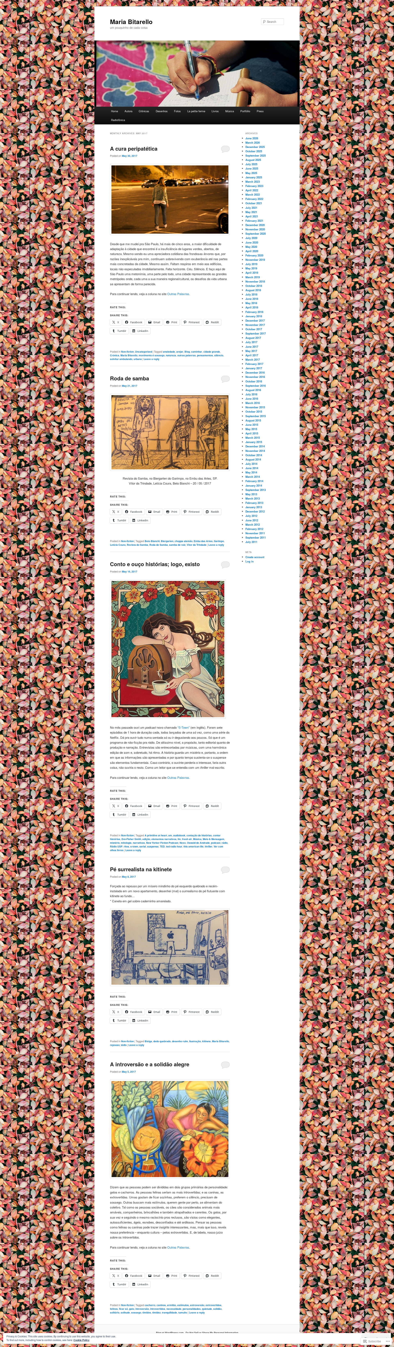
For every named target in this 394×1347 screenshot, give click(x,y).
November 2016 (255, 377)
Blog (187, 351)
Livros (215, 111)
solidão (217, 1309)
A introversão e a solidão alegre (149, 1064)
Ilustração (195, 1041)
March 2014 (252, 477)
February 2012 (254, 529)
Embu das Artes (203, 541)
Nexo (183, 843)
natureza (171, 355)
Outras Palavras (178, 1247)
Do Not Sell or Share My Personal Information (212, 1332)
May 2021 (251, 212)
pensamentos (205, 355)
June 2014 (251, 468)
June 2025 (251, 168)
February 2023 (254, 186)
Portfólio (245, 111)
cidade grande (211, 351)
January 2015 (253, 442)
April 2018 (251, 307)
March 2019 (252, 277)
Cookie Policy (81, 1340)
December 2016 (255, 372)
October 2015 (253, 411)
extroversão (197, 1305)
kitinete (206, 1041)
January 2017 (253, 368)
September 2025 (255, 155)
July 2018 (251, 294)
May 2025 (251, 173)
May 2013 (251, 494)
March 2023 (252, 182)
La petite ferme (196, 111)
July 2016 (251, 394)
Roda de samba (129, 378)
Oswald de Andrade (198, 843)
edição (146, 839)
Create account (254, 557)
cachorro (150, 1305)
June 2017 (251, 347)
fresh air (187, 839)
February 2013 (254, 503)
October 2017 (253, 329)
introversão (142, 1309)
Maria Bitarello (131, 21)
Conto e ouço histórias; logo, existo (155, 564)
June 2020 (251, 242)
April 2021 (251, 216)
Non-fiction (127, 351)
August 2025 (253, 160)
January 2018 (253, 316)
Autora (128, 111)
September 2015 (255, 416)
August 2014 (253, 459)
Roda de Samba (158, 545)
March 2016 (252, 403)
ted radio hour (174, 846)
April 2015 (251, 433)
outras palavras (186, 355)
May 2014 (251, 472)
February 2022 (254, 199)
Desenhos (162, 111)
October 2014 (253, 455)
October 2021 (253, 203)
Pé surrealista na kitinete (141, 869)
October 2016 (253, 381)
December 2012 (255, 511)
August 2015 (253, 420)
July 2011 (251, 542)
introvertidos (157, 1309)
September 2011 (255, 537)
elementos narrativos (163, 839)
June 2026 (251, 138)
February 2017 (254, 364)
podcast (215, 843)
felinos (114, 1309)
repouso (115, 1045)
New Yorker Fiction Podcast (162, 843)
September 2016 (255, 386)
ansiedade (169, 351)
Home (114, 111)
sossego (136, 1312)
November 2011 (255, 533)
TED (162, 846)
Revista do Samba (137, 545)
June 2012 (251, 520)
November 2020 (255, 229)
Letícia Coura (118, 545)
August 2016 (253, 390)
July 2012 (251, 516)
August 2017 (253, 338)
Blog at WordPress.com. (170, 1332)
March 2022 (252, 194)
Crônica (114, 355)
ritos (126, 846)
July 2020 (251, 238)
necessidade (173, 1309)
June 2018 (251, 299)
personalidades (192, 1309)
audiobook (179, 835)
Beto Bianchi (152, 541)
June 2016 (251, 399)
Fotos (177, 111)
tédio (124, 1045)
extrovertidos (213, 1305)
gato (131, 1309)
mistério (115, 843)
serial (142, 846)
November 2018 (255, 281)
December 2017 (255, 320)
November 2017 (255, 325)
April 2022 (251, 190)
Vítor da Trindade (196, 545)
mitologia (126, 843)
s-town (134, 846)
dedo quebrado (162, 1041)
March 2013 (252, 498)
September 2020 (255, 233)
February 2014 (254, 481)
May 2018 (251, 303)
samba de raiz (177, 545)
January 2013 (253, 507)
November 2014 (255, 451)
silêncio (218, 355)
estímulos (183, 1305)
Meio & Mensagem (213, 839)
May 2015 (251, 429)
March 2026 (252, 142)
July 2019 (251, 264)
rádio (225, 843)
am (170, 835)
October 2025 (253, 151)
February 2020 (254, 255)
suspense (153, 846)
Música (229, 111)
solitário (114, 1312)
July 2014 (251, 464)
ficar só (123, 1309)
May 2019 (251, 268)
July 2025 (251, 164)
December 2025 (255, 147)
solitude (125, 1312)
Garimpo (219, 541)
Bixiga (148, 1041)
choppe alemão (183, 541)
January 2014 (253, 485)
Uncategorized (143, 351)
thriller (208, 846)
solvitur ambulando (121, 359)
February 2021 (254, 221)
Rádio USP (116, 846)
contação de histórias (199, 835)
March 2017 (252, 359)
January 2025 (253, 177)
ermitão (171, 1305)
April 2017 (251, 355)
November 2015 (255, 407)
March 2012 (252, 524)
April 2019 (251, 273)
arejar (179, 351)
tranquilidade (169, 1312)
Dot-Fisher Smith (131, 839)
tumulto (182, 1312)
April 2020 (251, 251)
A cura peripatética (133, 148)
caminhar (196, 351)
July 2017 (251, 342)
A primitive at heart (156, 835)
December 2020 (255, 225)
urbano (138, 359)
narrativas (139, 843)
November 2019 (255, 260)
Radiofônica (118, 120)
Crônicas (144, 111)
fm (179, 839)
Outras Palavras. (178, 294)
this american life (193, 846)
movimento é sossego (152, 355)
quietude (207, 1309)
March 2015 (252, 438)
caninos (161, 1305)
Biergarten (167, 541)
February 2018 (254, 312)
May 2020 (251, 247)
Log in (249, 561)
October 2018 (253, 286)
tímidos (146, 1312)
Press (260, 111)
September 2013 (255, 490)
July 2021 (251, 208)
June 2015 (251, 425)
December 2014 (255, 446)
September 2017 (255, 333)
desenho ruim (180, 1041)
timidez (156, 1312)
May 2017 (251, 351)
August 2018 (253, 290)
